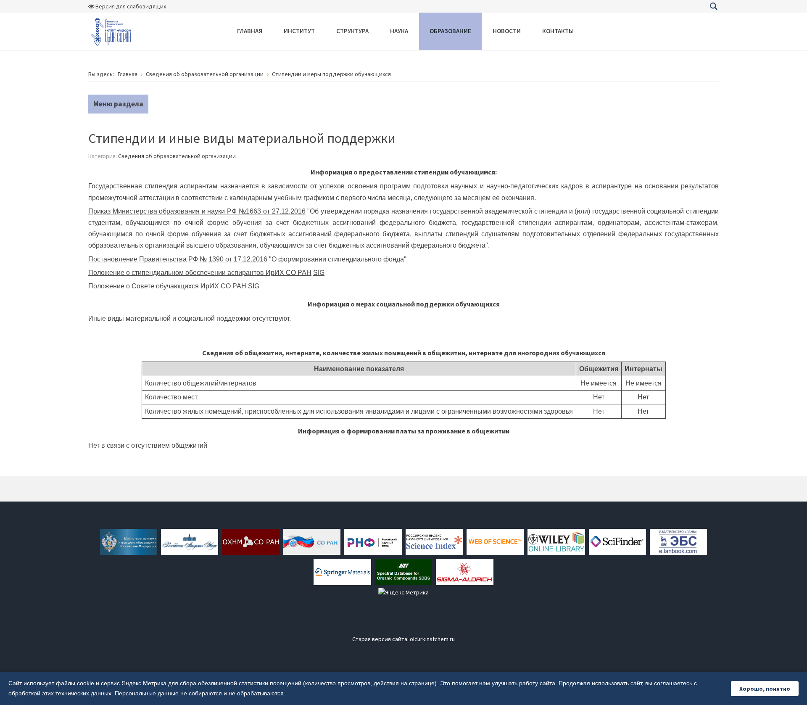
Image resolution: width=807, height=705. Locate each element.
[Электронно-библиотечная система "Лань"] (678, 541)
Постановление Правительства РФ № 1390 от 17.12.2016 (177, 259)
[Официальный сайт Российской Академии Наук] (189, 541)
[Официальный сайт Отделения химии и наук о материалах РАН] (250, 541)
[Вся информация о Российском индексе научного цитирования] (434, 541)
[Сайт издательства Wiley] (556, 541)
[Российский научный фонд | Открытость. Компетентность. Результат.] (372, 541)
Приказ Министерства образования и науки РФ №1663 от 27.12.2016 (197, 211)
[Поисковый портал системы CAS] (617, 541)
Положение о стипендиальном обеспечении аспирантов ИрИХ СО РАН (199, 272)
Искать (713, 6)
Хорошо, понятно (764, 688)
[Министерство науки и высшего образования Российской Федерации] (128, 541)
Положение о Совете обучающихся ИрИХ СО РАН (167, 286)
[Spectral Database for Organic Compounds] (403, 571)
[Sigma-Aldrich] (464, 571)
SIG (318, 272)
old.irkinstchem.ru (432, 639)
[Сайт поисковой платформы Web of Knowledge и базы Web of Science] (495, 541)
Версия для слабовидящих (130, 6)
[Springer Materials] (342, 571)
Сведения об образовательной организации (177, 156)
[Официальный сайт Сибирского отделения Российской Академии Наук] (311, 541)
